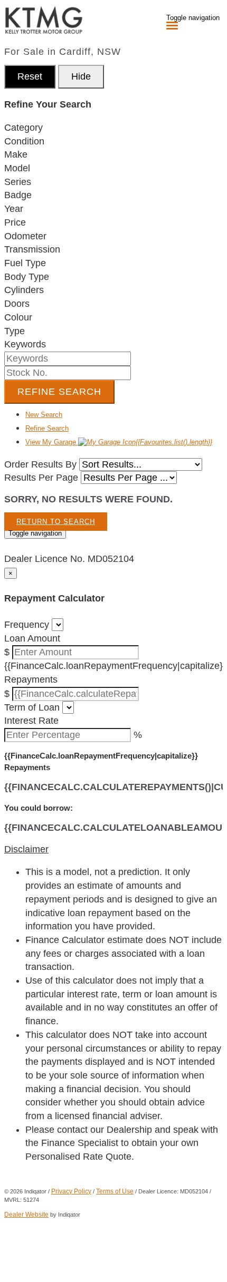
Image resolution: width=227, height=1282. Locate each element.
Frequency (26, 624)
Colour (18, 317)
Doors (17, 303)
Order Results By (40, 464)
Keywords (25, 344)
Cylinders (24, 290)
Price (15, 222)
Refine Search (59, 391)
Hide (81, 76)
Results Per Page (41, 477)
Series (17, 182)
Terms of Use (115, 1191)
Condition (24, 141)
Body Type (26, 276)
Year (13, 208)
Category (23, 127)
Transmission (32, 249)
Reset (29, 76)
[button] (113, 850)
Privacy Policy (71, 1191)
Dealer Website (26, 1214)
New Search (43, 415)
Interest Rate (31, 720)
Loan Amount (32, 638)
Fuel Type (25, 263)
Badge (18, 195)
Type (14, 331)
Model (17, 168)
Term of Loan (32, 707)
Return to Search (55, 522)
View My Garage (118, 442)
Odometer (25, 236)
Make (15, 154)
